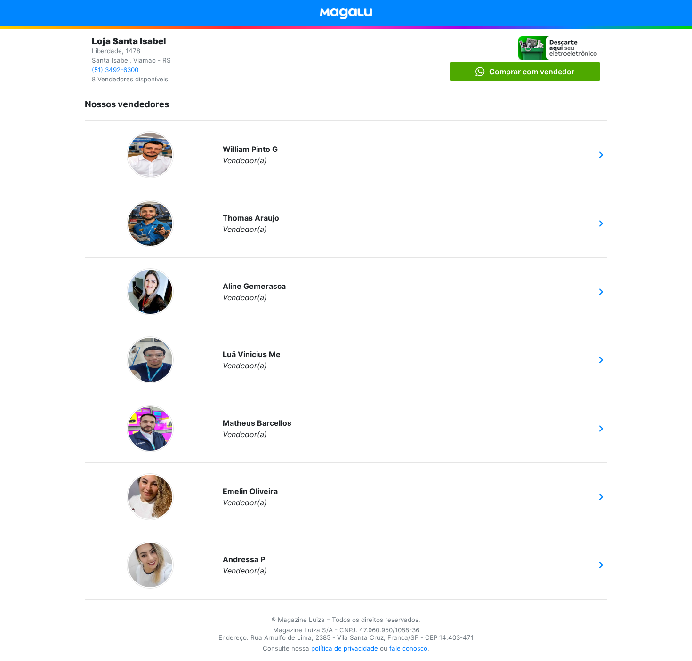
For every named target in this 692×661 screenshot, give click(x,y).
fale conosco (408, 648)
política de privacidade (344, 648)
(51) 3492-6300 (115, 69)
